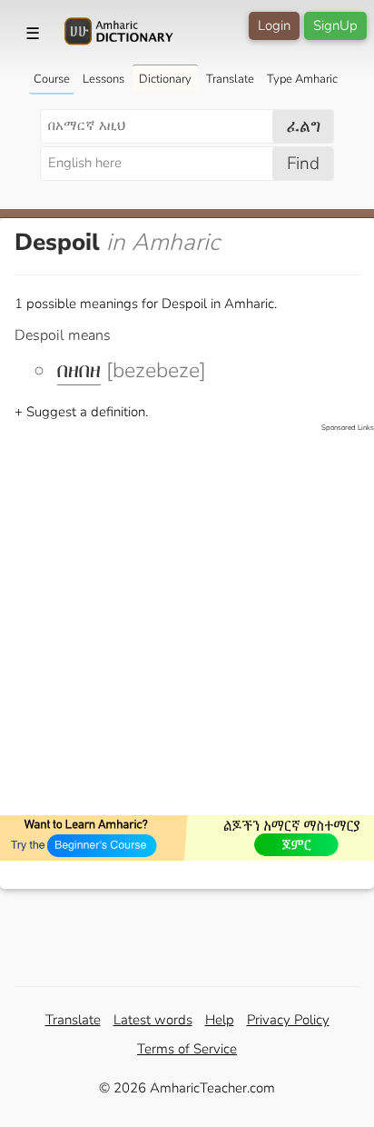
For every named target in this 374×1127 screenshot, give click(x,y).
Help (219, 1020)
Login (274, 25)
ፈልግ (303, 126)
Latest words (152, 1020)
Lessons (103, 79)
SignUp (335, 25)
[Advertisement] (187, 621)
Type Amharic (302, 79)
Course (52, 79)
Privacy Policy (288, 1020)
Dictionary (165, 79)
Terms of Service (187, 1049)
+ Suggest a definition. (81, 412)
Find (303, 163)
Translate (230, 79)
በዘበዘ (79, 370)
